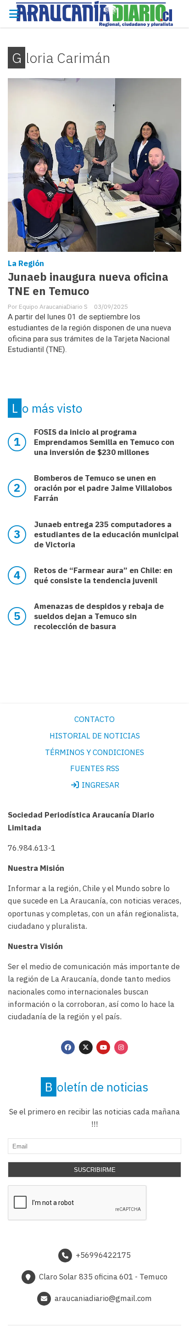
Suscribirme (95, 1169)
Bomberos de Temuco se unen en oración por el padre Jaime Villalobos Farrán (103, 488)
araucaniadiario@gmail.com (103, 1298)
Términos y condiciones (94, 752)
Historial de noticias (95, 736)
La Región (26, 263)
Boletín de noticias (96, 1087)
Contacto (94, 719)
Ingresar (99, 785)
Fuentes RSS (94, 768)
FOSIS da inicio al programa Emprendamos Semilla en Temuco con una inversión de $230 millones (104, 442)
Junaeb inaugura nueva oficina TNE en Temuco (88, 284)
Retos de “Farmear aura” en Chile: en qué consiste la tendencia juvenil (103, 575)
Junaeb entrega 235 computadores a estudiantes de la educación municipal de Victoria (106, 534)
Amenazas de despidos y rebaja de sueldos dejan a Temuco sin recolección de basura (99, 616)
